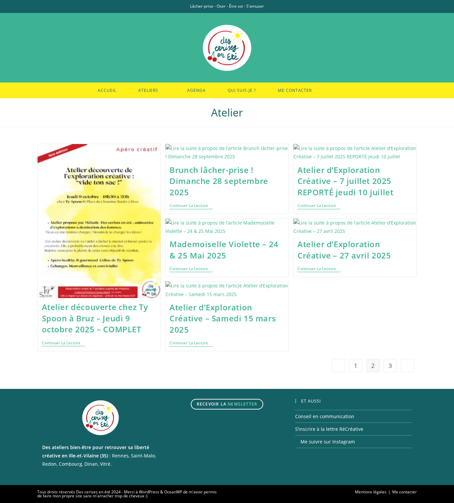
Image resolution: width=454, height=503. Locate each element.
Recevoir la (227, 404)
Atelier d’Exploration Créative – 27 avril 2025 (344, 250)
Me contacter (404, 492)
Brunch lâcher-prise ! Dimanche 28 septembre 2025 (219, 181)
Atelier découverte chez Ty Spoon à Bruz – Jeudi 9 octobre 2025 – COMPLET (95, 318)
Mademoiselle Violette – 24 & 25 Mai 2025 (224, 250)
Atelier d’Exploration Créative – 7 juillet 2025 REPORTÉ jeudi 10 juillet (345, 181)
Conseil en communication (324, 416)
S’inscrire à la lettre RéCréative (329, 429)
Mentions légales (371, 492)
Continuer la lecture (63, 343)
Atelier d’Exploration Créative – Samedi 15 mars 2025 (223, 318)
